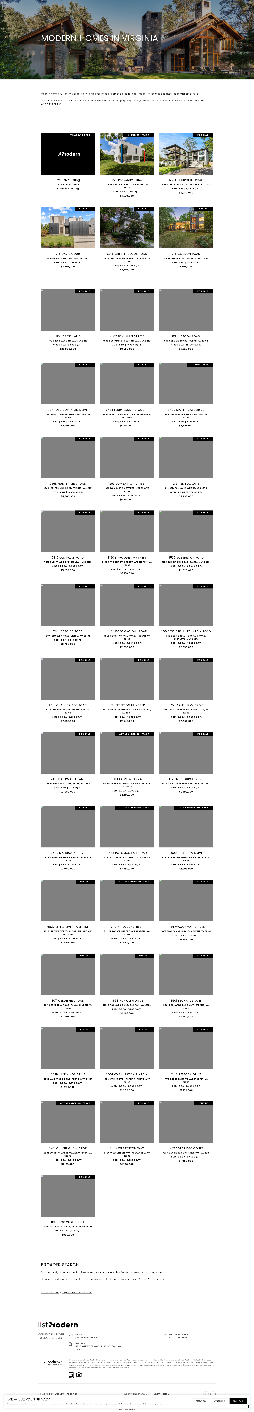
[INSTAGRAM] (213, 1394)
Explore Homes (50, 1292)
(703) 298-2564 (178, 1337)
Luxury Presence (66, 1393)
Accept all (238, 1401)
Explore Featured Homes (77, 1292)
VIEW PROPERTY (68, 161)
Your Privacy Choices (127, 1409)
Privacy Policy (159, 1393)
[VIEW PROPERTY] (68, 158)
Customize (219, 1401)
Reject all (201, 1401)
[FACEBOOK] (205, 1394)
